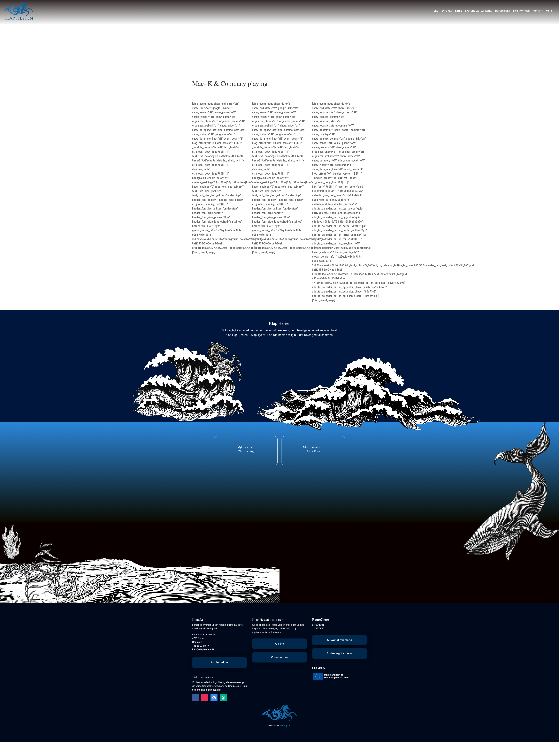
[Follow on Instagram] (204, 697)
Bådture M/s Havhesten (478, 11)
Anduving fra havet (339, 653)
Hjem (435, 11)
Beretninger (502, 11)
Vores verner (279, 657)
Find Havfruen (521, 11)
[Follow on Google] (213, 697)
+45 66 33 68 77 (200, 646)
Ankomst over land (339, 640)
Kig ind (279, 643)
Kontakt (538, 11)
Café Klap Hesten (452, 11)
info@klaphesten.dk (203, 649)
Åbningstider (219, 662)
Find (318, 668)
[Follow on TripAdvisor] (223, 697)
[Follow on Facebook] (195, 697)
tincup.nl (286, 726)
